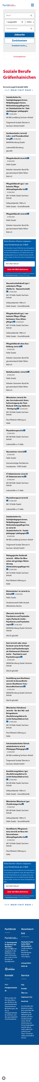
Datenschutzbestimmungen (11, 275)
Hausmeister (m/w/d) (15, 452)
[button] (3, 1078)
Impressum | (25, 997)
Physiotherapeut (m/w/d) (17, 498)
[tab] (19, 57)
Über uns (24, 993)
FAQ (22, 985)
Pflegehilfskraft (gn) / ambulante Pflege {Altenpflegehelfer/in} (17, 186)
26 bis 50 (14, 90)
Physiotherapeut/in (14, 431)
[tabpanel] (19, 486)
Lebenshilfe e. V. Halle (15, 445)
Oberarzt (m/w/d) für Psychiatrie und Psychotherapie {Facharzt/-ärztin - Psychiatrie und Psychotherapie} (18, 619)
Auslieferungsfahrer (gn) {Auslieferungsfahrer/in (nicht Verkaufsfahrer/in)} (17, 774)
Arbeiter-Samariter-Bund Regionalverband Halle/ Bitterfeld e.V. (17, 173)
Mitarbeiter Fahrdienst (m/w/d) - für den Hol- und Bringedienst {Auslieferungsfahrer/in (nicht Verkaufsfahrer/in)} (17, 713)
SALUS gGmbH (12, 636)
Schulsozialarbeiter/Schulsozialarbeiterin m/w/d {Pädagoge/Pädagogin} (17, 746)
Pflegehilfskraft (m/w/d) (16, 214)
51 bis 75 (21, 90)
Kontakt (24, 989)
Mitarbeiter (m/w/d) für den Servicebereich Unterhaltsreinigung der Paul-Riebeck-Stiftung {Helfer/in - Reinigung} (18, 403)
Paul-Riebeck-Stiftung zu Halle (16, 421)
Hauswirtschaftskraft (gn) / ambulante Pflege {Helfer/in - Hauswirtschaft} (18, 286)
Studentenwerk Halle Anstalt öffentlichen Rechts (17, 604)
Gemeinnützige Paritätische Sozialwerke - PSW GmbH (17, 465)
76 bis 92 (28, 90)
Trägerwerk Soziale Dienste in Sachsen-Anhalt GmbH (18, 124)
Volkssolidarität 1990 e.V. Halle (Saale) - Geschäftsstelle (18, 205)
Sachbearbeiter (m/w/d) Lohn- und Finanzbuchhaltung (17, 136)
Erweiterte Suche (18, 46)
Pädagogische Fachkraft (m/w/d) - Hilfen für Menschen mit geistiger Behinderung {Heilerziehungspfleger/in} (17, 561)
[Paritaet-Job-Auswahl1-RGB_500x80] (9, 5)
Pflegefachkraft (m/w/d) (16, 158)
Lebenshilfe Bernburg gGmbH (14, 149)
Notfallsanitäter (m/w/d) (16, 372)
